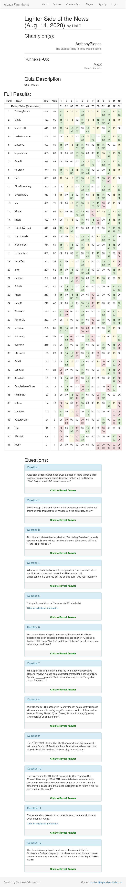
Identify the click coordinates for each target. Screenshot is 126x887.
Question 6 (33, 627)
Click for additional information (42, 608)
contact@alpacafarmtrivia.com (106, 882)
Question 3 (33, 530)
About (45, 4)
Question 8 (33, 699)
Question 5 (33, 595)
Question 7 (33, 663)
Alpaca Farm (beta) (16, 4)
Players (89, 4)
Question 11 (34, 808)
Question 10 (34, 768)
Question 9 (33, 736)
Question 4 (33, 563)
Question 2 (33, 500)
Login (114, 4)
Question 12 (34, 842)
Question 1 (33, 467)
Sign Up (102, 4)
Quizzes (57, 4)
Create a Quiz (73, 4)
